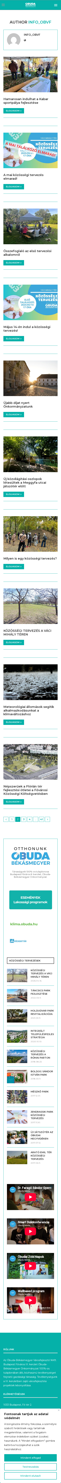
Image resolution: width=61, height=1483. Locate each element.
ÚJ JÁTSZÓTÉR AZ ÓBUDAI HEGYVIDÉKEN (42, 1135)
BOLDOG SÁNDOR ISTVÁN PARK (42, 1073)
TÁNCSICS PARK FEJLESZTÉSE (40, 992)
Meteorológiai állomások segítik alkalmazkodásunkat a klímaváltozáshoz (28, 710)
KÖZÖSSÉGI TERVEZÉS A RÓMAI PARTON (40, 1054)
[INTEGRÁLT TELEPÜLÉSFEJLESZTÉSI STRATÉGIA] (17, 1036)
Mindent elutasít (30, 1475)
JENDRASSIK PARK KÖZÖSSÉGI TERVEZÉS (42, 1115)
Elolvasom (12, 110)
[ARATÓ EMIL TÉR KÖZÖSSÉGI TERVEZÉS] (17, 1157)
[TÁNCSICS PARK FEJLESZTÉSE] (17, 995)
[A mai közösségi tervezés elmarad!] (30, 150)
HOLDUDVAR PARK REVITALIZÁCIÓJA (42, 1012)
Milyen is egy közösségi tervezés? (30, 558)
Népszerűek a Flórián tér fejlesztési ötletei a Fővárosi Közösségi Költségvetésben (25, 790)
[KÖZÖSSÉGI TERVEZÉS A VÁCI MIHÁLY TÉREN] (30, 606)
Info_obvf (32, 34)
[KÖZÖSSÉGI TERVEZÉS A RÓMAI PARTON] (17, 1056)
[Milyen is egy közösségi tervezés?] (30, 534)
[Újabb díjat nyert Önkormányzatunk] (30, 378)
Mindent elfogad (31, 1457)
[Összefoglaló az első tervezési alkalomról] (30, 226)
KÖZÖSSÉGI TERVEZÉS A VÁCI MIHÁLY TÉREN (27, 632)
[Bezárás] (58, 1410)
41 (41, 819)
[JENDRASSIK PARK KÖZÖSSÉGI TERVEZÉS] (17, 1117)
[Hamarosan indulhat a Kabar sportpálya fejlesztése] (30, 74)
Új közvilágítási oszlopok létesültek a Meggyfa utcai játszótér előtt (24, 482)
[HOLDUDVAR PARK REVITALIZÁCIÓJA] (17, 1016)
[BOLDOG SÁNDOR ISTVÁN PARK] (17, 1076)
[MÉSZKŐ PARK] (17, 1096)
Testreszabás (30, 1466)
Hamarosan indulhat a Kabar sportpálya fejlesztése (25, 101)
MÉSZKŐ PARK (40, 1091)
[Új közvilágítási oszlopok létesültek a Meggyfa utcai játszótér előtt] (30, 454)
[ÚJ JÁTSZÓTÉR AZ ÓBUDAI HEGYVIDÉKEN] (17, 1137)
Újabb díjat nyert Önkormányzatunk (18, 404)
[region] (30, 1446)
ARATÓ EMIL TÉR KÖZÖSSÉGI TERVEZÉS (41, 1155)
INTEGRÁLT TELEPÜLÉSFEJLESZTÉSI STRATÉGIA (42, 1034)
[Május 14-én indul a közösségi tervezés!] (30, 302)
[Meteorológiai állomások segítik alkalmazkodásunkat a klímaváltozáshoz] (30, 682)
